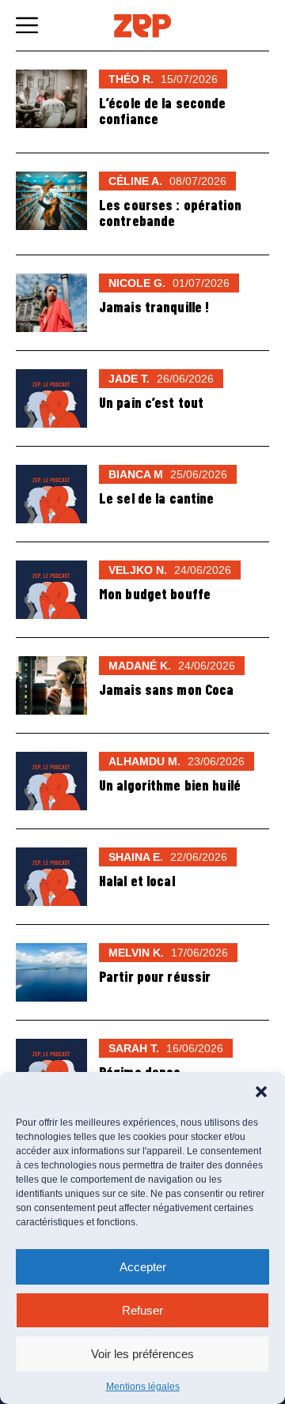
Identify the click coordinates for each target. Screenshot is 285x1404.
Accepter (143, 1267)
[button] (261, 1092)
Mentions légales (143, 1386)
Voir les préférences (142, 1354)
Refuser (142, 1310)
